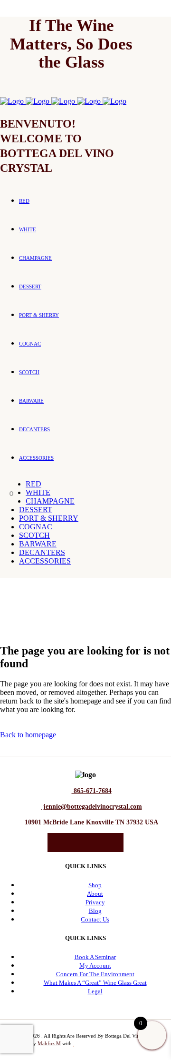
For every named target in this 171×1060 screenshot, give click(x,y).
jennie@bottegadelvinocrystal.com (91, 806)
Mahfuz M (49, 1043)
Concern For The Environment (95, 974)
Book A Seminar (95, 957)
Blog (95, 910)
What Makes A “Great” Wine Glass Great (95, 982)
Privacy (95, 902)
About (95, 893)
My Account (95, 965)
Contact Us (95, 919)
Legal (95, 991)
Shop (95, 885)
